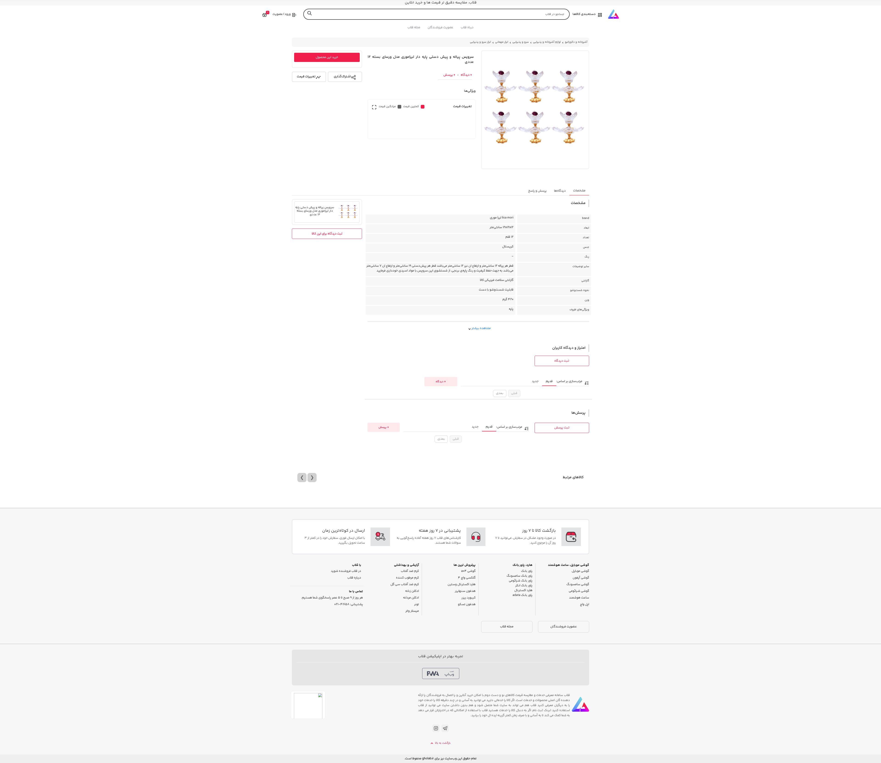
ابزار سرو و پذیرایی (480, 42)
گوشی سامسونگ (577, 584)
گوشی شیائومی (579, 591)
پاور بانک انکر (524, 585)
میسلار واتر (412, 611)
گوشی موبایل (580, 571)
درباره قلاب (354, 578)
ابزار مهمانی (501, 42)
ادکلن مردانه (411, 597)
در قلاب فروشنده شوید (346, 571)
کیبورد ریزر (468, 597)
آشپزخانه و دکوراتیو (576, 42)
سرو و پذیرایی (520, 42)
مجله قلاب (413, 27)
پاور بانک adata (523, 595)
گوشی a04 (468, 571)
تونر (416, 604)
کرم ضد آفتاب (410, 571)
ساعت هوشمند (579, 597)
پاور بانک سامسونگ (520, 576)
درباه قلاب (467, 27)
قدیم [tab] (549, 381)
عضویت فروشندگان (440, 27)
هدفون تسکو (467, 604)
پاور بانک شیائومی (521, 581)
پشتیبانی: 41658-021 (348, 604)
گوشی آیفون (581, 578)
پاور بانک (527, 571)
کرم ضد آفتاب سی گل (404, 584)
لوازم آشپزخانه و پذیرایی (547, 42)
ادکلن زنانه (412, 591)
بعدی (499, 393)
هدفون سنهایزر (465, 591)
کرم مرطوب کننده (407, 578)
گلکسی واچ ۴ (467, 578)
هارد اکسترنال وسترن (462, 584)
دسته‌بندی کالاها (584, 14)
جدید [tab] (535, 381)
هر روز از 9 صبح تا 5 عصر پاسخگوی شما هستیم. (332, 597)
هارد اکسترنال (523, 590)
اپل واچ (584, 604)
